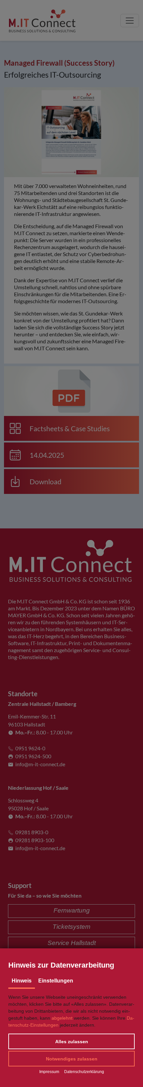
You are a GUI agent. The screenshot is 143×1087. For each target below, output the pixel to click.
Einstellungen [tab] (55, 981)
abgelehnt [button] (62, 1018)
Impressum (49, 1071)
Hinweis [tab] (22, 981)
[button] (71, 1041)
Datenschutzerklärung (84, 1071)
